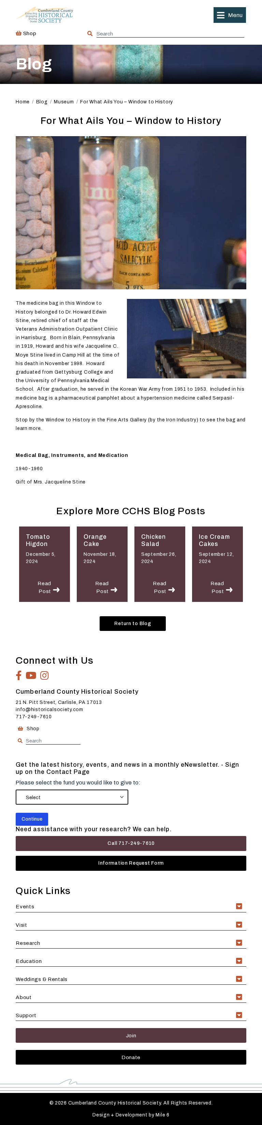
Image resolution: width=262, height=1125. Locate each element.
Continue (31, 819)
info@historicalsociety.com (49, 709)
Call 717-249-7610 (131, 843)
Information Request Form (131, 863)
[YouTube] (31, 675)
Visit (21, 925)
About (24, 997)
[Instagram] (44, 675)
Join (131, 1035)
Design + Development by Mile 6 (131, 1114)
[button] (229, 15)
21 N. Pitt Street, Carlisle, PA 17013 (59, 702)
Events (25, 906)
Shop (29, 33)
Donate (131, 1057)
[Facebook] (19, 675)
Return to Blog (132, 623)
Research (28, 943)
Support (26, 1015)
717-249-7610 (34, 716)
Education (29, 961)
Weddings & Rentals (42, 979)
